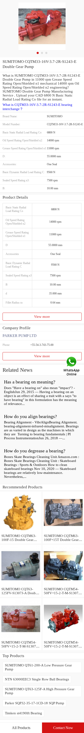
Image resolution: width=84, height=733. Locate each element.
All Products (21, 728)
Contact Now (63, 728)
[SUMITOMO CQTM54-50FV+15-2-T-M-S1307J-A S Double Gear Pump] (63, 585)
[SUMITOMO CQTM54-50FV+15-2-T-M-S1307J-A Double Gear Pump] (63, 638)
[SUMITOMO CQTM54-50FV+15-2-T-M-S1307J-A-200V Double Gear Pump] (20, 638)
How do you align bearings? (30, 416)
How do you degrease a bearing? (34, 450)
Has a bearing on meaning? (29, 381)
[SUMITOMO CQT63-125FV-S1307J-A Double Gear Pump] (20, 585)
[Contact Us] (72, 366)
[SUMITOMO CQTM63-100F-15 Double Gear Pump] (20, 532)
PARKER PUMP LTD (20, 336)
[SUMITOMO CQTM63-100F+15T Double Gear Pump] (63, 532)
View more (42, 316)
